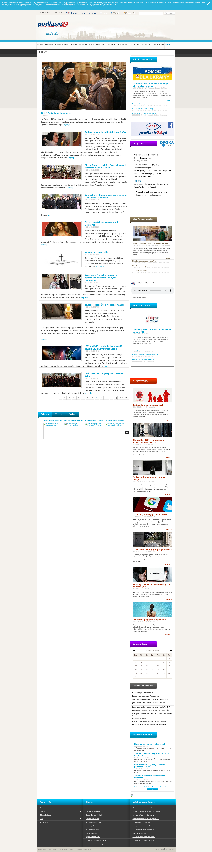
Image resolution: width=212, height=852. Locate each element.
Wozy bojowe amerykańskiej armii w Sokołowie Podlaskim (148, 703)
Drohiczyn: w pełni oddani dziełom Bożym (106, 132)
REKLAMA (152, 44)
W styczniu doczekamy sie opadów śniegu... (119, 420)
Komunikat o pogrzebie (96, 252)
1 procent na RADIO (93, 837)
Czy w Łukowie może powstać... (144, 837)
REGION (136, 44)
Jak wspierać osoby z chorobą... (143, 350)
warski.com (170, 849)
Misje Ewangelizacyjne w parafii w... (144, 261)
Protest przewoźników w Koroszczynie (146, 696)
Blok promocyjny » (141, 381)
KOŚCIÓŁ (144, 44)
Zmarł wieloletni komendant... (143, 822)
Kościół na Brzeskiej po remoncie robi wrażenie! (149, 724)
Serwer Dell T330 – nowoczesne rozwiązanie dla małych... (148, 441)
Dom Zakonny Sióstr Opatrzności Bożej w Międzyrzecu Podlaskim (106, 196)
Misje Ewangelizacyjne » (143, 219)
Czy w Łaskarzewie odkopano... (144, 829)
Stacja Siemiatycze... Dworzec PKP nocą (97, 420)
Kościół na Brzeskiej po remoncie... (145, 840)
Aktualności (44, 822)
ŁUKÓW (74, 44)
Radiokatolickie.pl (92, 833)
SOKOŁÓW (120, 44)
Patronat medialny (92, 819)
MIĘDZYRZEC (82, 44)
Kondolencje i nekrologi (94, 829)
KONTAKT (160, 44)
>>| (116, 398)
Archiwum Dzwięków (93, 822)
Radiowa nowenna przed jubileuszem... (146, 354)
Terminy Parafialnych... (140, 270)
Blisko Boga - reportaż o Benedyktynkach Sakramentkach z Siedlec (105, 166)
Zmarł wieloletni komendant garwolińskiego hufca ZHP (151, 707)
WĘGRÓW (128, 44)
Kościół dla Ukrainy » (142, 59)
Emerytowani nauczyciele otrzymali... (145, 826)
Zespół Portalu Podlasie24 (95, 815)
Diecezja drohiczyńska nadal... (143, 104)
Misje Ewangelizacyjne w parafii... (143, 266)
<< (60, 398)
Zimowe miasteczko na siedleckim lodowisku (149, 777)
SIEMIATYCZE (110, 44)
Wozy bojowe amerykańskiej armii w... (146, 819)
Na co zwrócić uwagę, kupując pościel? (152, 549)
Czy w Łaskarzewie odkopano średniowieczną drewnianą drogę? (152, 714)
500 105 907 (59, 12)
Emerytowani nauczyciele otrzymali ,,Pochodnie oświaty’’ (152, 710)
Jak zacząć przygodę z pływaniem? (150, 619)
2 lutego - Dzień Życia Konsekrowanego (104, 304)
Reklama (89, 808)
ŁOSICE (67, 44)
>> (111, 398)
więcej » (67, 124)
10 (106, 398)
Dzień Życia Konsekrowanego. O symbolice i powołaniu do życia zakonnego (101, 277)
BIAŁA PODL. (49, 44)
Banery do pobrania (93, 811)
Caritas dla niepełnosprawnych (148, 405)
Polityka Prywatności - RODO (96, 840)
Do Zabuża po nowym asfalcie (142, 693)
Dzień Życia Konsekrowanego (56, 113)
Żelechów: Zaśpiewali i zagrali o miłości (152, 787)
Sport (41, 819)
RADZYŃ (91, 44)
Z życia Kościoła (45, 815)
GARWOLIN (59, 44)
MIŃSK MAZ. (100, 44)
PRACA (167, 44)
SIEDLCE (40, 44)
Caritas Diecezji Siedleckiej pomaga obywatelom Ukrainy (150, 84)
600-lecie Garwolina (139, 718)
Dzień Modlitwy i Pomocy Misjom (74, 420)
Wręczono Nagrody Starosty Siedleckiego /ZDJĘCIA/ (150, 699)
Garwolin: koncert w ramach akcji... (144, 113)
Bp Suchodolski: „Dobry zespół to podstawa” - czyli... (149, 766)
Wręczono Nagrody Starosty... (143, 815)
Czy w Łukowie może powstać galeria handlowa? (149, 721)
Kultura (42, 811)
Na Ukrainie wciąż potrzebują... (143, 108)
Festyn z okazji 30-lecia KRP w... (143, 359)
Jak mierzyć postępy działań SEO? (150, 514)
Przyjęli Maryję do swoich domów (53, 420)
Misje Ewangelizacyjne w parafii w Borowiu (150, 243)
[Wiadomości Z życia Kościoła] (53, 34)
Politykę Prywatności (108, 5)
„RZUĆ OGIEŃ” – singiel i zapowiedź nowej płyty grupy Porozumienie (103, 347)
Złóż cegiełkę (90, 826)
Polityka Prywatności (84, 849)
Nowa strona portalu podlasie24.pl (149, 744)
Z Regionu (43, 808)
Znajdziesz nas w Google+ (95, 844)
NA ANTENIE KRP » (141, 305)
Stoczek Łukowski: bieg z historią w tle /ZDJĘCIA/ (151, 754)
